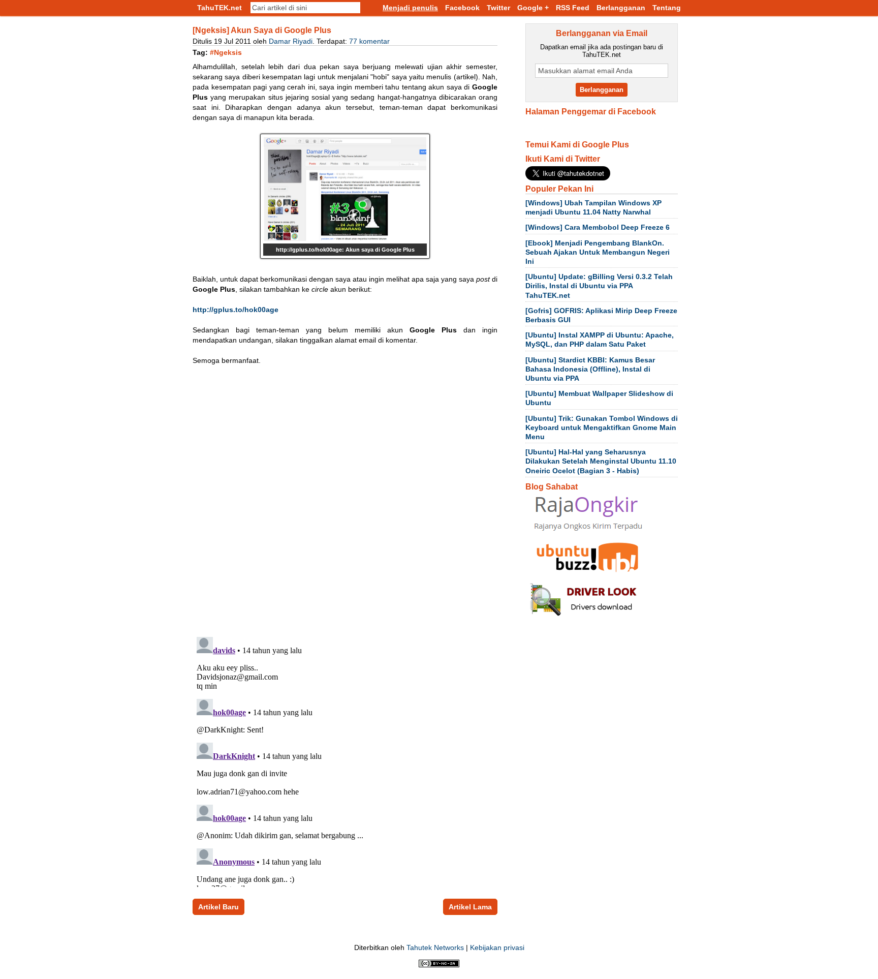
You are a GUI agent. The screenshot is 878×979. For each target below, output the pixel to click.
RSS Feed (572, 8)
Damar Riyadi (290, 41)
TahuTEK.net (219, 8)
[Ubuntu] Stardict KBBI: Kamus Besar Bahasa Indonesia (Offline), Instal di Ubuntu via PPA (590, 369)
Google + (533, 8)
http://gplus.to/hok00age (235, 309)
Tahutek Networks (435, 947)
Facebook (462, 8)
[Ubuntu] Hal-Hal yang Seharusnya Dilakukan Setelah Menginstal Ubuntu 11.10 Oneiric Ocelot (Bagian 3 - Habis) (600, 461)
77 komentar (369, 41)
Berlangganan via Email (601, 33)
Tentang (666, 8)
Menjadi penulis (410, 8)
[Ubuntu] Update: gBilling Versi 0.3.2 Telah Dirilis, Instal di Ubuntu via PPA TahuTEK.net (599, 285)
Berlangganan (621, 8)
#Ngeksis (226, 52)
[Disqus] (345, 498)
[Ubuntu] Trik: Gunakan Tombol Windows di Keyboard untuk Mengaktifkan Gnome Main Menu (601, 427)
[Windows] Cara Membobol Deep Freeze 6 (597, 227)
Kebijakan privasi (497, 947)
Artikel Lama (470, 907)
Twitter (498, 8)
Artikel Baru (218, 907)
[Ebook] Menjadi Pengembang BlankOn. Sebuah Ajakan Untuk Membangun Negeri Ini (597, 252)
